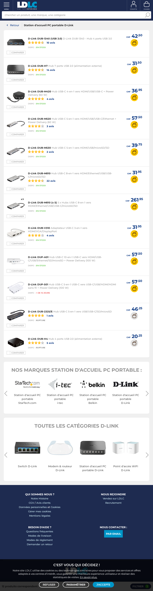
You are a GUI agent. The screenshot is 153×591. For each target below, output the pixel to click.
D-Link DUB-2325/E (40, 311)
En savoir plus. (88, 577)
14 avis (50, 69)
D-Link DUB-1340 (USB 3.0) (45, 38)
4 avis (50, 98)
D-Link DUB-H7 (38, 65)
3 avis (50, 126)
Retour (14, 25)
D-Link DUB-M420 (39, 91)
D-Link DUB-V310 (39, 227)
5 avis (50, 342)
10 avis (50, 42)
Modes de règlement (40, 539)
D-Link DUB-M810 (39, 173)
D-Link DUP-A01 (38, 257)
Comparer (17, 52)
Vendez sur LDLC (113, 498)
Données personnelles (33, 507)
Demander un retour (40, 544)
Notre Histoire (39, 498)
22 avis (50, 180)
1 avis (49, 315)
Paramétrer (75, 584)
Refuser (49, 584)
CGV (31, 502)
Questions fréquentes (39, 531)
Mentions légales (39, 515)
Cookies (55, 507)
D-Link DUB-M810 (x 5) (42, 202)
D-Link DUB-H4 (38, 338)
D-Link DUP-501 (38, 284)
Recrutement (113, 502)
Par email (113, 533)
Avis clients (43, 502)
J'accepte (103, 584)
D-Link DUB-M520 (39, 118)
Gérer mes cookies (39, 511)
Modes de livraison (39, 535)
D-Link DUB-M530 (39, 147)
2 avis (50, 151)
